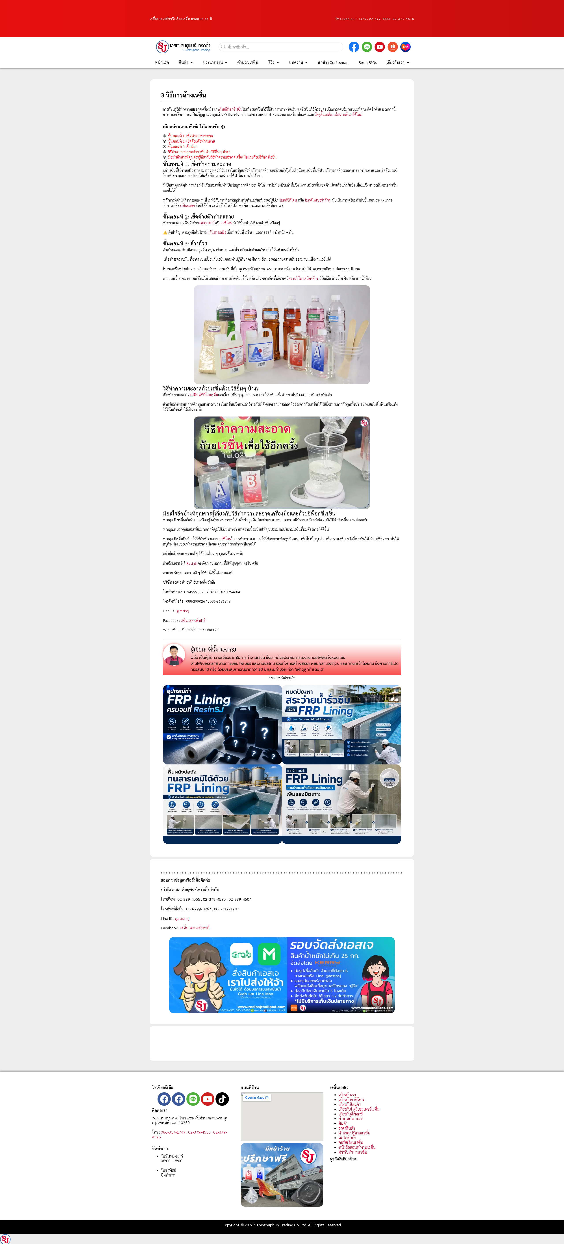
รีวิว (271, 62)
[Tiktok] (222, 1099)
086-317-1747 (355, 19)
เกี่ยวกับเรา (395, 62)
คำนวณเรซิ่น (247, 62)
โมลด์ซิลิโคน (288, 200)
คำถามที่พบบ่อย (351, 1118)
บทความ (296, 62)
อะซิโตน (226, 222)
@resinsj (182, 610)
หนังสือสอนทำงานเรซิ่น (357, 1147)
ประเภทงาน (213, 62)
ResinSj (191, 563)
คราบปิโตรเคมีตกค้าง (303, 278)
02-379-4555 (199, 1131)
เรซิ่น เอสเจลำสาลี (193, 620)
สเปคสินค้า (347, 1137)
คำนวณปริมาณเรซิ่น (354, 1132)
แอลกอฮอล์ (207, 222)
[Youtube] (207, 1099)
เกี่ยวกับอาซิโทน (351, 1099)
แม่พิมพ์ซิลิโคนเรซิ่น (203, 394)
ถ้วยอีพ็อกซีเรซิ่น (231, 109)
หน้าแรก (162, 62)
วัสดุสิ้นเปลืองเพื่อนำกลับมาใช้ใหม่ (338, 114)
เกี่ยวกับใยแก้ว (350, 1104)
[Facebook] (164, 1099)
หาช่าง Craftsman (333, 62)
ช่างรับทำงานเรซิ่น (353, 1151)
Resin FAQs (368, 62)
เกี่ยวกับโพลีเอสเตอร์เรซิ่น (359, 1108)
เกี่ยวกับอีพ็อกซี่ (351, 1113)
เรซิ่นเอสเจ (187, 205)
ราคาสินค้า (347, 1128)
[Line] (193, 1099)
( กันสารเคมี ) (217, 232)
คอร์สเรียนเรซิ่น (351, 1142)
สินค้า (183, 62)
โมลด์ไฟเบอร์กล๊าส (317, 200)
